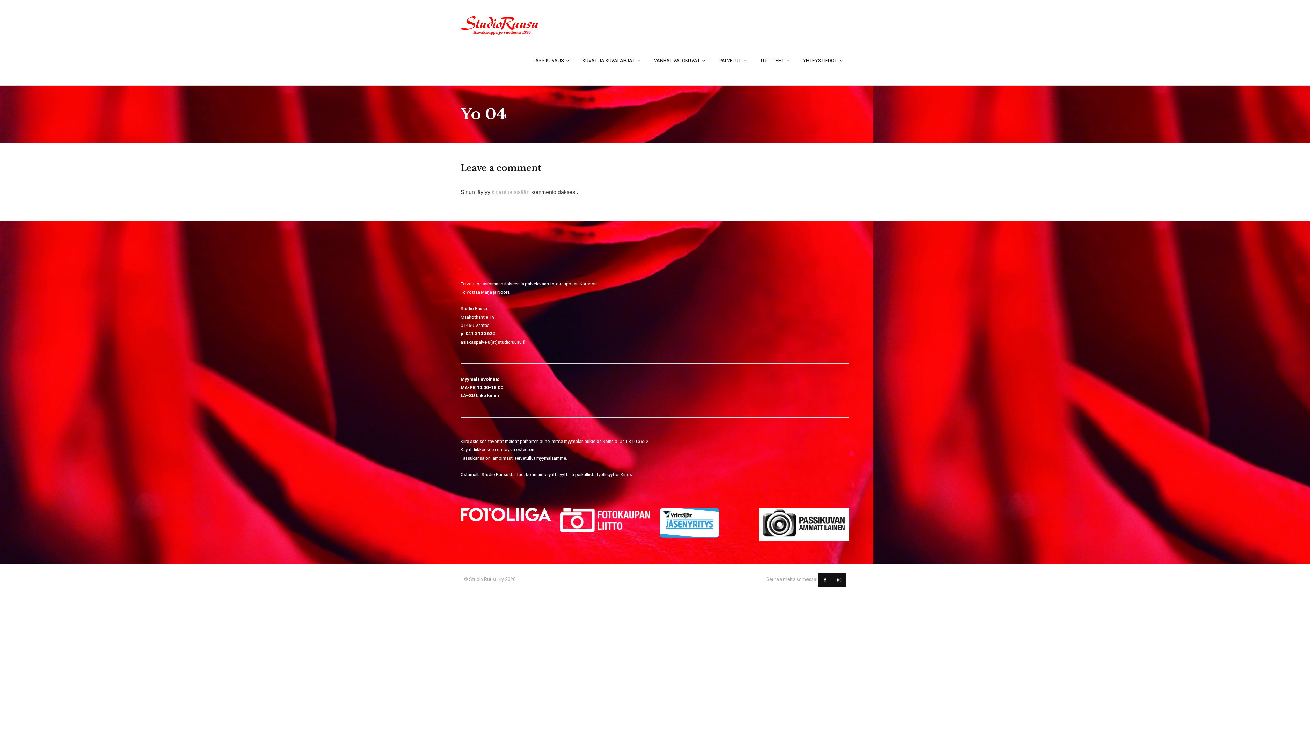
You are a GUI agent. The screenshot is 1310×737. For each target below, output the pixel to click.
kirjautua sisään (511, 192)
